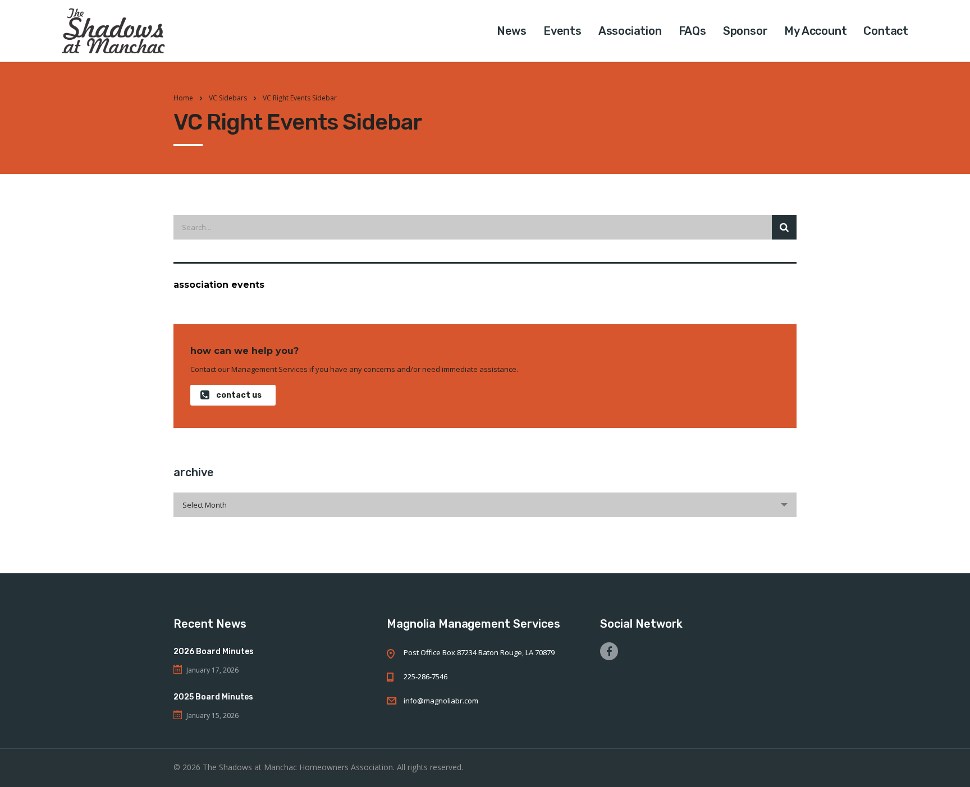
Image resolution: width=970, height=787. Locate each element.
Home (183, 98)
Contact (885, 30)
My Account (815, 30)
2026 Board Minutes (213, 651)
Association (630, 30)
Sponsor (745, 30)
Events (562, 30)
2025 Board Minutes (213, 697)
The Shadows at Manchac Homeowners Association (298, 767)
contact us (239, 395)
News (512, 30)
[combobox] (485, 505)
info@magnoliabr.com (441, 701)
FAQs (692, 30)
